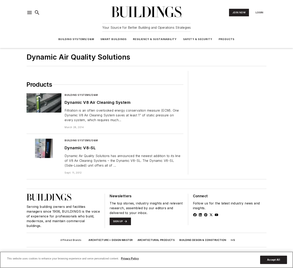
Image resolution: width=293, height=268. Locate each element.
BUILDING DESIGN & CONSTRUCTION (202, 240)
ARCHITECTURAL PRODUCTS (156, 240)
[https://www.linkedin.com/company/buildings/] (200, 215)
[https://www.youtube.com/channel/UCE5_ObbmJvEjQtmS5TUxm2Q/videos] (216, 215)
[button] (29, 13)
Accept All (273, 259)
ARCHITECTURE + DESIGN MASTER (110, 240)
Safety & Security (197, 39)
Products (227, 39)
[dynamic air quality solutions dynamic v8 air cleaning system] (44, 103)
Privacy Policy (130, 258)
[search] (37, 13)
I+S (233, 240)
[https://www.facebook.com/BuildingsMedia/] (195, 215)
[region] (146, 260)
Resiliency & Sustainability (155, 39)
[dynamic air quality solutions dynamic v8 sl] (44, 148)
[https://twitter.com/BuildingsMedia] (211, 215)
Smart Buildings (113, 39)
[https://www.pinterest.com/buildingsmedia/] (206, 215)
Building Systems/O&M (76, 39)
